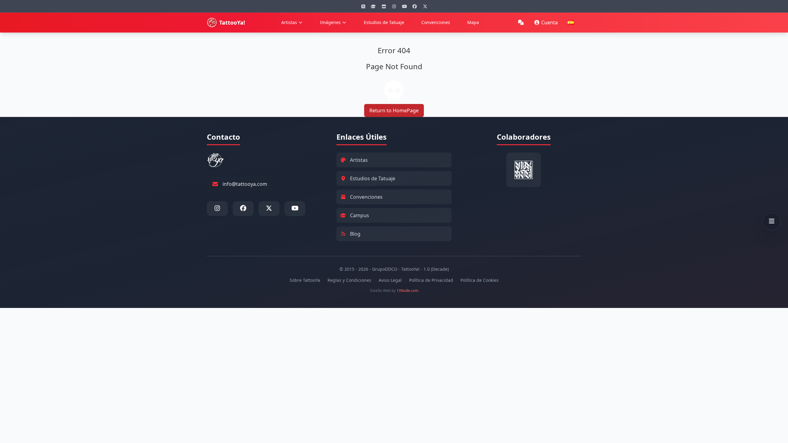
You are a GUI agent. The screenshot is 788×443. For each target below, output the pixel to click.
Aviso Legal (390, 280)
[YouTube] (404, 6)
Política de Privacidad (431, 280)
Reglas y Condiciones (349, 280)
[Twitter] (425, 6)
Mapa (473, 22)
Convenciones (435, 22)
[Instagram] (394, 6)
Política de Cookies (479, 280)
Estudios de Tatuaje (384, 22)
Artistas (289, 22)
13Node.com (407, 290)
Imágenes (330, 22)
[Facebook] (414, 6)
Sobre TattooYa (305, 280)
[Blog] (363, 6)
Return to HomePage (394, 110)
